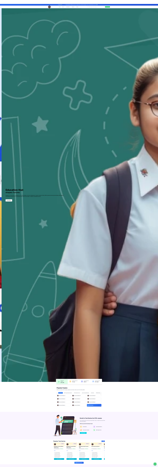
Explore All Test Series (79, 462)
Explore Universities (146, 200)
